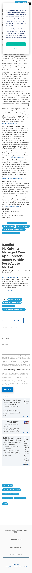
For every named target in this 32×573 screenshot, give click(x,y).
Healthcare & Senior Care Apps (16, 531)
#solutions (7, 498)
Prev (3, 320)
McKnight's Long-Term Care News (12, 271)
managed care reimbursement (17, 223)
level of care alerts (22, 226)
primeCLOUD (7, 485)
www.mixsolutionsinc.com (11, 206)
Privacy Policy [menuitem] (15, 564)
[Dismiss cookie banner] (25, 7)
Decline (16, 49)
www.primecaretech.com (10, 123)
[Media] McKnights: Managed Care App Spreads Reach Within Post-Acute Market (13, 256)
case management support (11, 233)
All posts (17, 320)
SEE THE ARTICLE (8, 291)
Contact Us (15, 555)
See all (5, 503)
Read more (26, 416)
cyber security (20, 498)
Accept (16, 44)
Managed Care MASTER (10, 277)
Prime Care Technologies (11, 489)
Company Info (15, 547)
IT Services (15, 539)
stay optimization (8, 226)
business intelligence (10, 494)
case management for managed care (14, 229)
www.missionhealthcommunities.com (14, 178)
